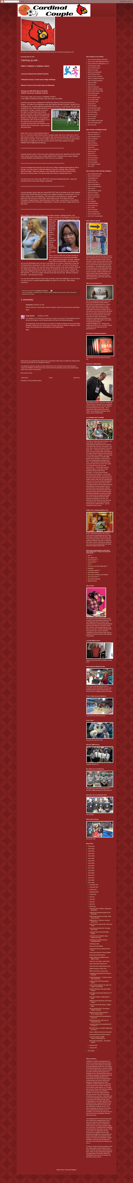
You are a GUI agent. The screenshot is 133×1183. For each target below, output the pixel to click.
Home (50, 377)
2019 (89, 863)
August (92, 894)
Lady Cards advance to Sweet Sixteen (100, 952)
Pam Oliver (67, 292)
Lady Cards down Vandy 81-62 (98, 963)
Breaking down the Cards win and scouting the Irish (98, 1021)
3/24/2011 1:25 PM (43, 316)
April (91, 904)
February (92, 1045)
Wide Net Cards (92, 581)
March (91, 906)
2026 (89, 846)
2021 (89, 858)
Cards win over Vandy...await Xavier (99, 961)
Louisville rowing (47, 292)
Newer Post (24, 377)
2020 (89, 861)
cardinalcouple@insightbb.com (43, 280)
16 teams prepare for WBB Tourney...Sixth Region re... (97, 1037)
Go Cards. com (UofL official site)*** (98, 566)
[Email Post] (51, 290)
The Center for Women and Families (98, 574)
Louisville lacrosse (37, 292)
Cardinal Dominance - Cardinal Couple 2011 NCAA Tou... (100, 978)
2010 (89, 1051)
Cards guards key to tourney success (99, 1034)
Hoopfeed (90, 568)
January (92, 1047)
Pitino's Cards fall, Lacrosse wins (98, 971)
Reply (27, 310)
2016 (89, 870)
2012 (89, 880)
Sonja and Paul (30, 316)
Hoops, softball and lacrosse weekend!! (100, 1032)
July (91, 897)
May (91, 901)
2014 (89, 875)
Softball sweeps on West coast (98, 968)
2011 (89, 882)
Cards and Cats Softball (96, 946)
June (91, 899)
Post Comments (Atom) (34, 380)
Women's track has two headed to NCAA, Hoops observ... (98, 1013)
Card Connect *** (93, 562)
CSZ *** (90, 564)
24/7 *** (90, 555)
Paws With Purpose (93, 572)
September (93, 892)
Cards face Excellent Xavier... (97, 955)
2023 (89, 853)
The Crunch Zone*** (93, 576)
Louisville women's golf (57, 292)
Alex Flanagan (29, 292)
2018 (89, 865)
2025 (89, 848)
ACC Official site (92, 558)
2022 (89, 856)
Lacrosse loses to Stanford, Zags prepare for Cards (98, 936)
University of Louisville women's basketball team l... (98, 940)
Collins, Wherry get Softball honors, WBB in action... (99, 958)
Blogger (74, 1169)
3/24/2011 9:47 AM (39, 305)
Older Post (76, 377)
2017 (89, 868)
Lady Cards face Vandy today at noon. (100, 966)
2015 (89, 873)
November (93, 887)
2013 (89, 878)
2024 (89, 851)
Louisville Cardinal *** (94, 570)
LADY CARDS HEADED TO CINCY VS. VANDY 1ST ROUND (100, 985)
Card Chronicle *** (93, 560)
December (93, 884)
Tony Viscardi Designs (94, 579)
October (92, 889)
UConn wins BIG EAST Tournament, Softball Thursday (99, 1009)
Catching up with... (94, 944)
